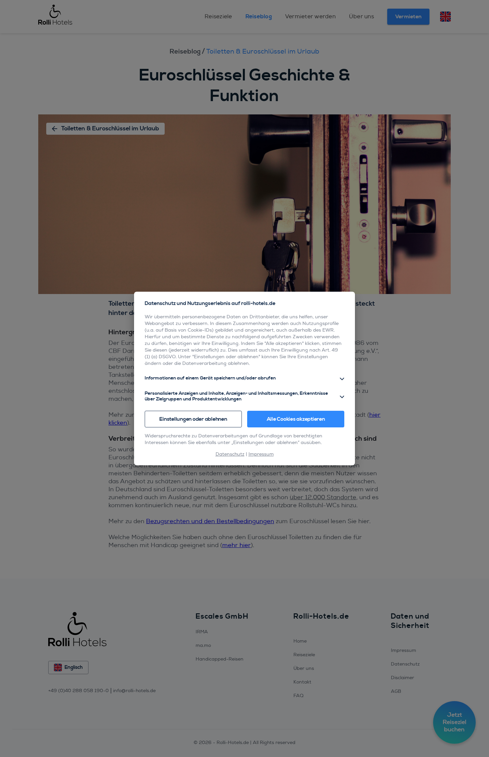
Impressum (261, 454)
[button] (244, 378)
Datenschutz (230, 454)
